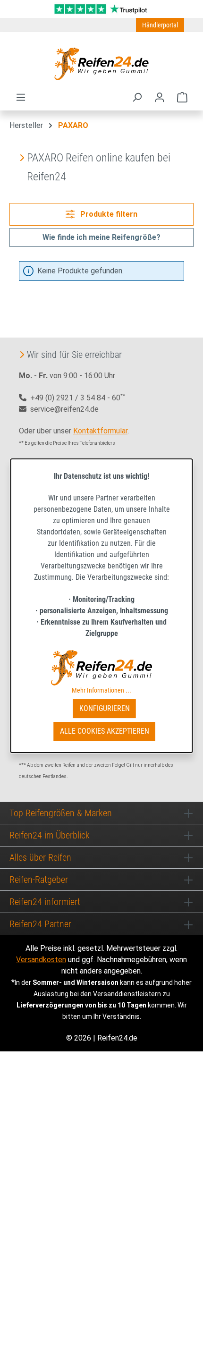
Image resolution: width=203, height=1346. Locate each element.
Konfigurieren (104, 708)
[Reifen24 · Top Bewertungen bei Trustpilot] (101, 8)
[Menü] (20, 97)
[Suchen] (137, 97)
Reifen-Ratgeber (38, 879)
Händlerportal (160, 25)
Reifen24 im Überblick (49, 835)
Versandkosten (41, 959)
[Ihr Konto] (159, 97)
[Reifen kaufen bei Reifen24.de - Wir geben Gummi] (101, 63)
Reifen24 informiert (44, 901)
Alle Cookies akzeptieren (104, 731)
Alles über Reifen (40, 857)
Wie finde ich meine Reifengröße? (101, 237)
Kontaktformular (100, 430)
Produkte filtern (107, 214)
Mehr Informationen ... (101, 690)
